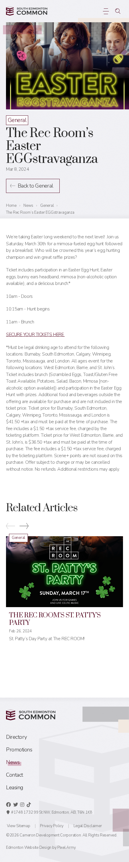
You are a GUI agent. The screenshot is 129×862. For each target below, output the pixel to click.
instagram (22, 804)
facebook (8, 804)
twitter (15, 804)
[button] (24, 527)
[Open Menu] (105, 11)
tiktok (29, 804)
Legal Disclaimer (88, 826)
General (17, 120)
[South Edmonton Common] (26, 11)
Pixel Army (66, 847)
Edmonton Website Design (28, 847)
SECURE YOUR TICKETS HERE (35, 335)
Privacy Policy (51, 826)
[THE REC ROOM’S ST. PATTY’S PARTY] (64, 571)
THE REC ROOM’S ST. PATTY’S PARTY (55, 619)
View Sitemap (18, 826)
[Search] (117, 11)
